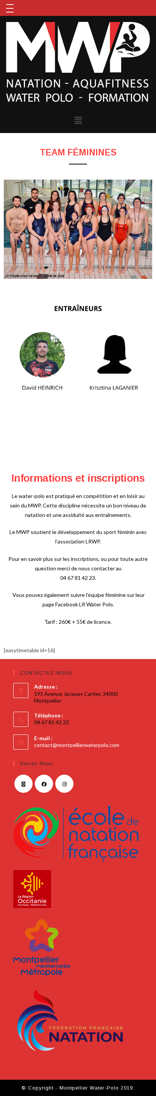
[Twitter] (23, 784)
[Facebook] (44, 784)
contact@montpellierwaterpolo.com (76, 745)
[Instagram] (64, 784)
